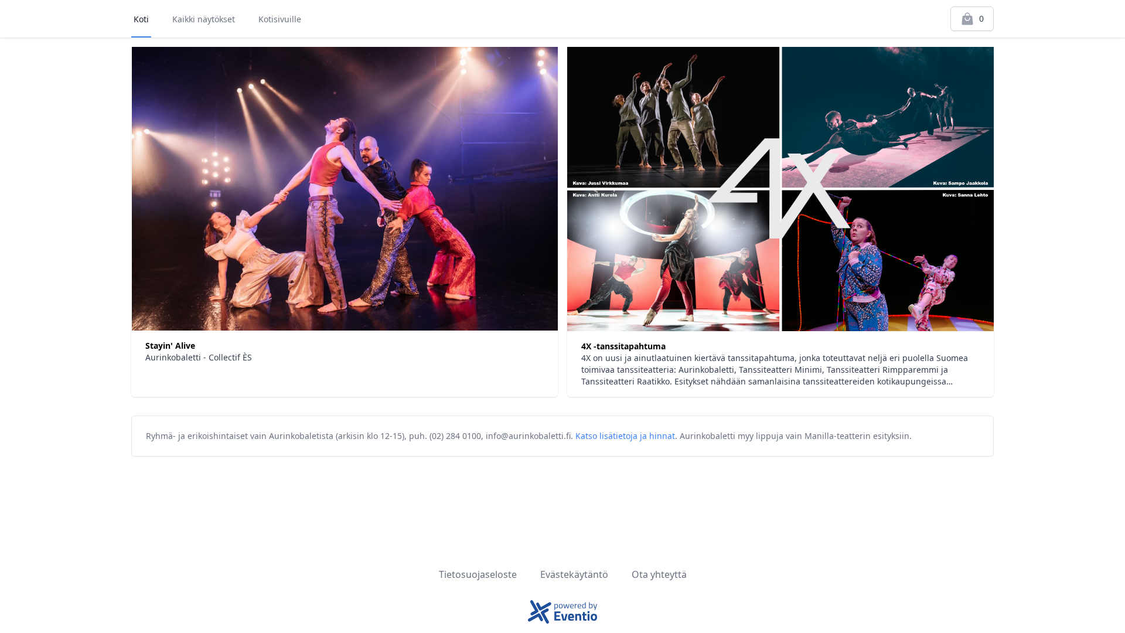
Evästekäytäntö (574, 574)
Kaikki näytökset (203, 19)
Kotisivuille (279, 19)
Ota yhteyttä (659, 574)
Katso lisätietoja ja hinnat (625, 435)
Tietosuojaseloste (478, 574)
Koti (141, 19)
